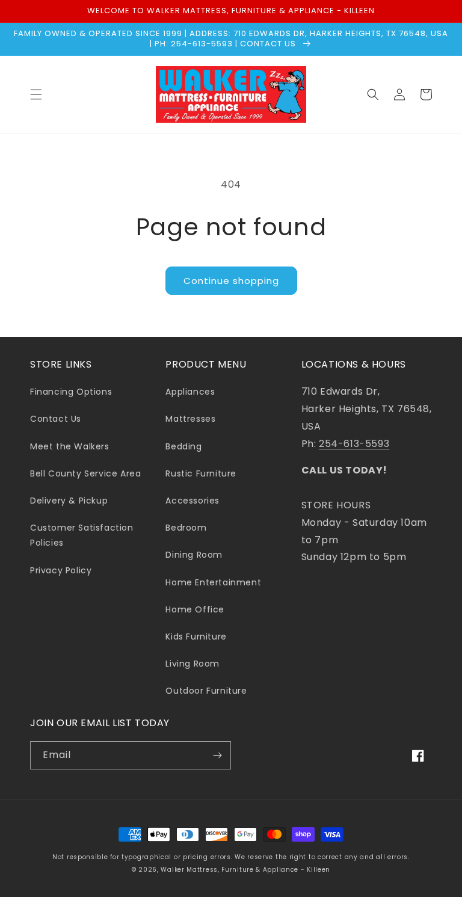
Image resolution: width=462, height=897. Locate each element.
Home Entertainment (213, 582)
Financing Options (71, 392)
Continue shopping (231, 280)
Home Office (194, 609)
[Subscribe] (217, 755)
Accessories (192, 501)
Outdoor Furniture (206, 691)
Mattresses (190, 419)
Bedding (183, 446)
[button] (36, 94)
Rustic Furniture (200, 473)
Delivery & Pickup (69, 501)
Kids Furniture (195, 636)
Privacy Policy (60, 570)
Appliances (190, 392)
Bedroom (185, 528)
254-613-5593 (354, 444)
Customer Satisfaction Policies (82, 535)
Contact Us (55, 419)
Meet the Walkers (69, 446)
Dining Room (194, 555)
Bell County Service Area (85, 473)
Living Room (192, 664)
